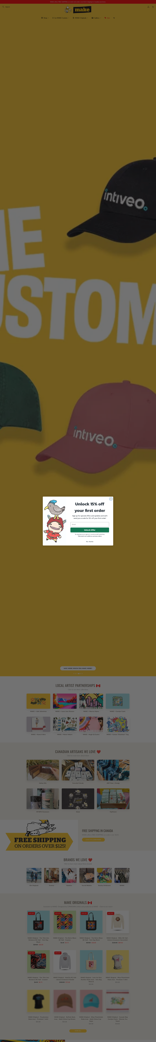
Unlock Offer (89, 530)
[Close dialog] (110, 498)
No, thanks (89, 541)
